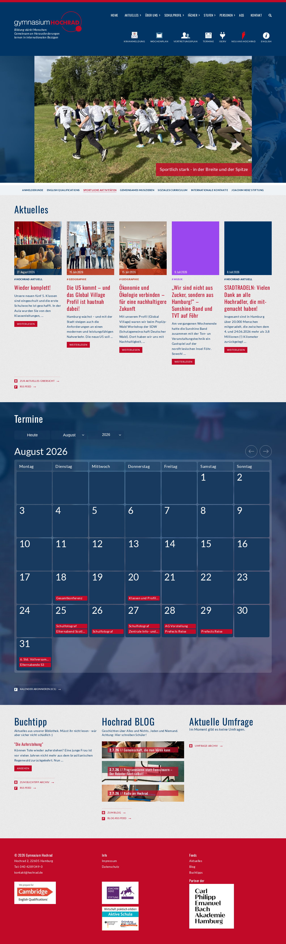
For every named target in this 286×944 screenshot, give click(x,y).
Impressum (109, 861)
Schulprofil (173, 15)
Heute (32, 435)
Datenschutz (110, 866)
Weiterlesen (26, 323)
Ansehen (23, 768)
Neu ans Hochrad (243, 41)
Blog (192, 866)
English (266, 41)
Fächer (192, 15)
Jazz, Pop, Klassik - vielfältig (220, 169)
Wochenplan (159, 41)
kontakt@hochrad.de (28, 872)
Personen (226, 15)
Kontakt (256, 15)
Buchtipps (196, 872)
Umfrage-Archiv (206, 745)
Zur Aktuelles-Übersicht (37, 380)
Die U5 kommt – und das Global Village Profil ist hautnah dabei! (88, 297)
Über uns (151, 15)
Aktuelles (132, 15)
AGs (241, 15)
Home (114, 15)
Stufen (208, 15)
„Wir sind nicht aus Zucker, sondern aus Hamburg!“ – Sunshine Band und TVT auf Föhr (193, 301)
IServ (222, 41)
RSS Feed (25, 386)
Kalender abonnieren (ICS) (38, 689)
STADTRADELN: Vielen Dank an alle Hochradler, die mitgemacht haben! (247, 297)
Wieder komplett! (32, 287)
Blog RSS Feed (116, 818)
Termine (208, 41)
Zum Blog (114, 812)
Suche (268, 15)
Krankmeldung (134, 41)
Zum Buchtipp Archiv (34, 782)
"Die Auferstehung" (28, 744)
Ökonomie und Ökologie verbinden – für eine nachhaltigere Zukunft (143, 297)
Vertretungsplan (186, 41)
